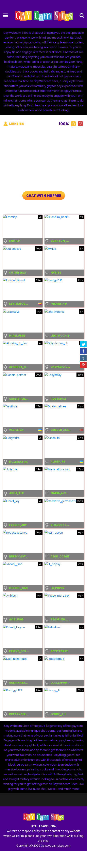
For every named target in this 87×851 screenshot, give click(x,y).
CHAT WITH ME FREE (43, 195)
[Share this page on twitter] (83, 344)
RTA (34, 826)
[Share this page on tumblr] (83, 358)
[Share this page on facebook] (83, 351)
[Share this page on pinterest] (83, 364)
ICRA (53, 826)
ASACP (43, 826)
